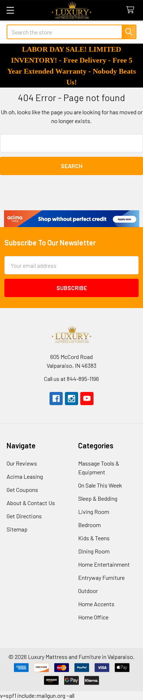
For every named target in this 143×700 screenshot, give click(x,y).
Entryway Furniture (101, 577)
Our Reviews (22, 463)
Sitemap (17, 529)
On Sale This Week (100, 485)
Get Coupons (22, 489)
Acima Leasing (25, 476)
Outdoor (88, 590)
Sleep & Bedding (97, 498)
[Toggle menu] (10, 10)
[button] (71, 218)
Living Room (93, 511)
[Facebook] (56, 398)
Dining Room (94, 551)
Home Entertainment (104, 564)
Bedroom (89, 524)
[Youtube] (87, 398)
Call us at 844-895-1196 (71, 378)
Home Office (93, 617)
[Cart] (132, 10)
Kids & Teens (94, 537)
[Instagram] (71, 398)
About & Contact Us (31, 502)
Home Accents (96, 603)
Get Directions (24, 515)
